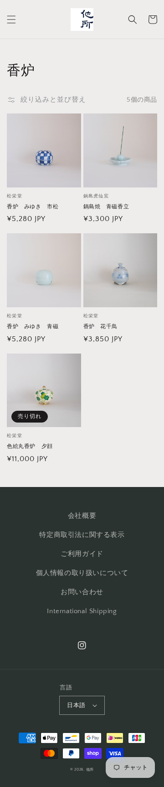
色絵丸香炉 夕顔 (30, 446)
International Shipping (82, 611)
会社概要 (82, 516)
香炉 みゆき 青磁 (32, 326)
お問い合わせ (82, 592)
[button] (11, 20)
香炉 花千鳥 (100, 326)
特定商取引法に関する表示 (81, 535)
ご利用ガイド (82, 554)
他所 (90, 769)
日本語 (76, 705)
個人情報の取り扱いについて (82, 573)
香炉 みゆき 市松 (32, 207)
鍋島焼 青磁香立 (106, 207)
